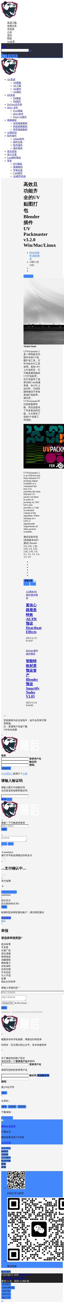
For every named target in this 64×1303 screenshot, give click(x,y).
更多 (9, 160)
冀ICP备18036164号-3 (15, 1278)
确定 (3, 921)
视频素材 (12, 120)
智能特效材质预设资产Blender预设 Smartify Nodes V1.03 (32, 678)
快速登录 (6, 768)
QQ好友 (12, 1106)
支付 (4, 907)
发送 (9, 799)
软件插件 (12, 135)
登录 (4, 56)
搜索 (4, 829)
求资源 (10, 29)
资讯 (9, 35)
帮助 (9, 38)
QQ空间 (21, 1106)
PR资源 (11, 95)
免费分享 (12, 26)
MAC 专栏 (12, 107)
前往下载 (28, 276)
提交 (4, 1008)
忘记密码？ (7, 773)
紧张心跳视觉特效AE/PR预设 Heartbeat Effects (34, 618)
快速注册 (13, 56)
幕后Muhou (24, 1275)
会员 (11, 41)
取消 (3, 799)
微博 (4, 1106)
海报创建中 (7, 1118)
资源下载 (12, 22)
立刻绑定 (6, 918)
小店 (9, 32)
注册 (25, 773)
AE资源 (11, 79)
